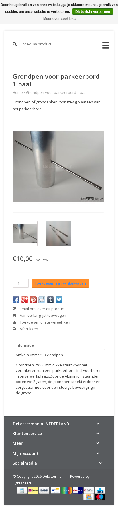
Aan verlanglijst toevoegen (42, 315)
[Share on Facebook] (16, 299)
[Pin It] (33, 299)
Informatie (25, 345)
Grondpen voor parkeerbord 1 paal (57, 92)
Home (18, 92)
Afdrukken (28, 328)
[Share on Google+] (24, 299)
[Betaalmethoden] (22, 489)
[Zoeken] (15, 44)
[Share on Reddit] (41, 299)
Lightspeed (22, 483)
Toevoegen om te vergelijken (44, 322)
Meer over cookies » (59, 19)
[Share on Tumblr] (50, 299)
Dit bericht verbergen (92, 12)
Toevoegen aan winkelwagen (60, 283)
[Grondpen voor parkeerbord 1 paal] (58, 166)
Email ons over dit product (42, 308)
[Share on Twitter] (59, 299)
